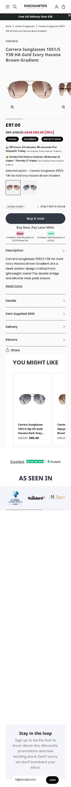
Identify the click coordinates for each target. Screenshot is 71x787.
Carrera (12, 41)
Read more (14, 286)
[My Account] (55, 6)
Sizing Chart (15, 207)
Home (8, 27)
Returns (11, 339)
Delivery (12, 327)
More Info (23, 241)
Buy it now (35, 218)
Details (11, 301)
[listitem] (32, 409)
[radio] (13, 187)
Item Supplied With (20, 314)
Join (52, 780)
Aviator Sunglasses (25, 27)
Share (15, 350)
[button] (9, 409)
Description (14, 250)
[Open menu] (5, 7)
